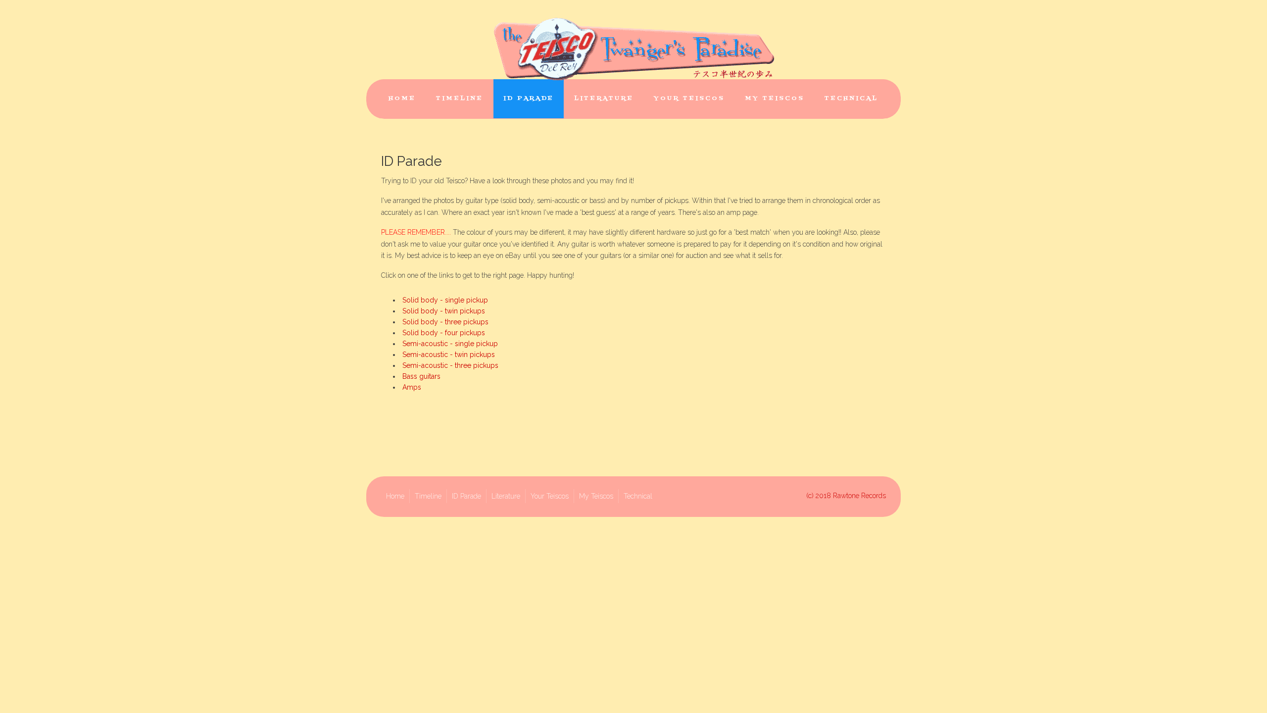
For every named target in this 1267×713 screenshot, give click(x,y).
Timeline (459, 98)
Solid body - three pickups (445, 322)
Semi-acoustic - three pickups (450, 365)
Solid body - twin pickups (443, 311)
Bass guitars (421, 376)
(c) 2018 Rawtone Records (846, 496)
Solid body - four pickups (443, 333)
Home (402, 98)
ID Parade (528, 98)
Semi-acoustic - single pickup (450, 344)
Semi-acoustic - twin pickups (448, 354)
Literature (604, 98)
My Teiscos (774, 98)
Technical (851, 98)
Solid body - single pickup (445, 300)
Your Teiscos (689, 98)
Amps (411, 387)
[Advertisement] (633, 439)
